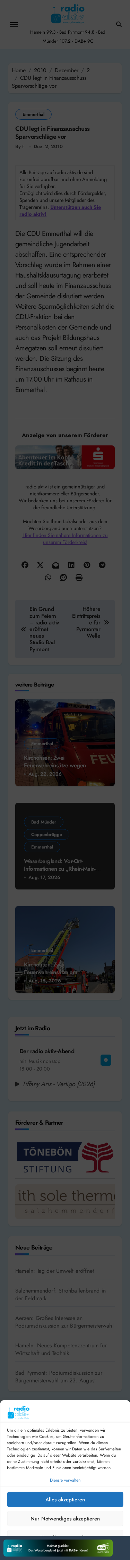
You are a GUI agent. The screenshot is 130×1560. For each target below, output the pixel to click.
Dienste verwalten (65, 1480)
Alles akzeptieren (65, 1499)
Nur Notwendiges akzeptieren (65, 1519)
